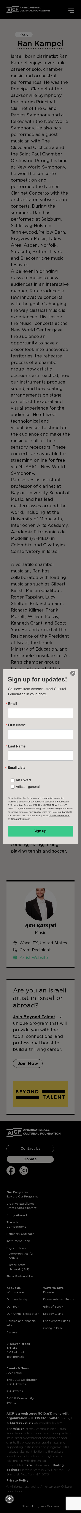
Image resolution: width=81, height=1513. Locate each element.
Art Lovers (23, 779)
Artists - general (28, 786)
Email (12, 703)
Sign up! (40, 831)
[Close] (72, 673)
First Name (17, 725)
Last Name (16, 746)
